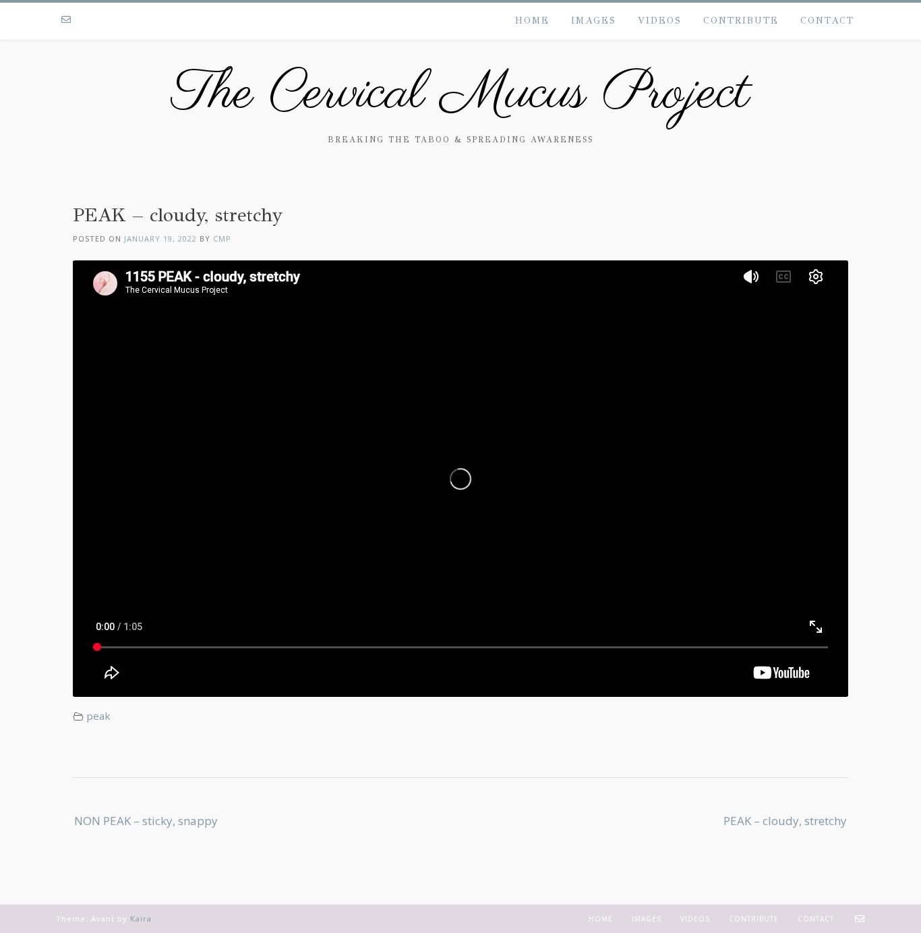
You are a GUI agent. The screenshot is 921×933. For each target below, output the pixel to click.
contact (827, 20)
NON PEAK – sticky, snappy (146, 820)
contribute (741, 20)
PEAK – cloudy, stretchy (785, 820)
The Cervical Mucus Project (460, 94)
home (532, 20)
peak (98, 716)
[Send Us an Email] (66, 20)
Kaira (141, 918)
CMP (222, 238)
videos (660, 20)
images (593, 20)
